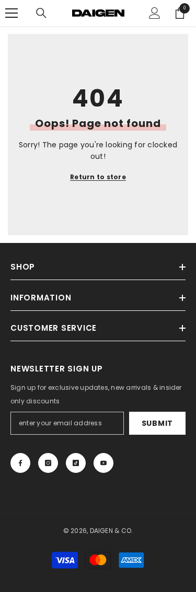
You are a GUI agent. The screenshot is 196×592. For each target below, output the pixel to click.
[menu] (11, 13)
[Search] (41, 13)
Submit (157, 423)
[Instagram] (48, 463)
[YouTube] (103, 463)
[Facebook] (20, 463)
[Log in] (154, 13)
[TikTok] (76, 463)
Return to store (98, 176)
